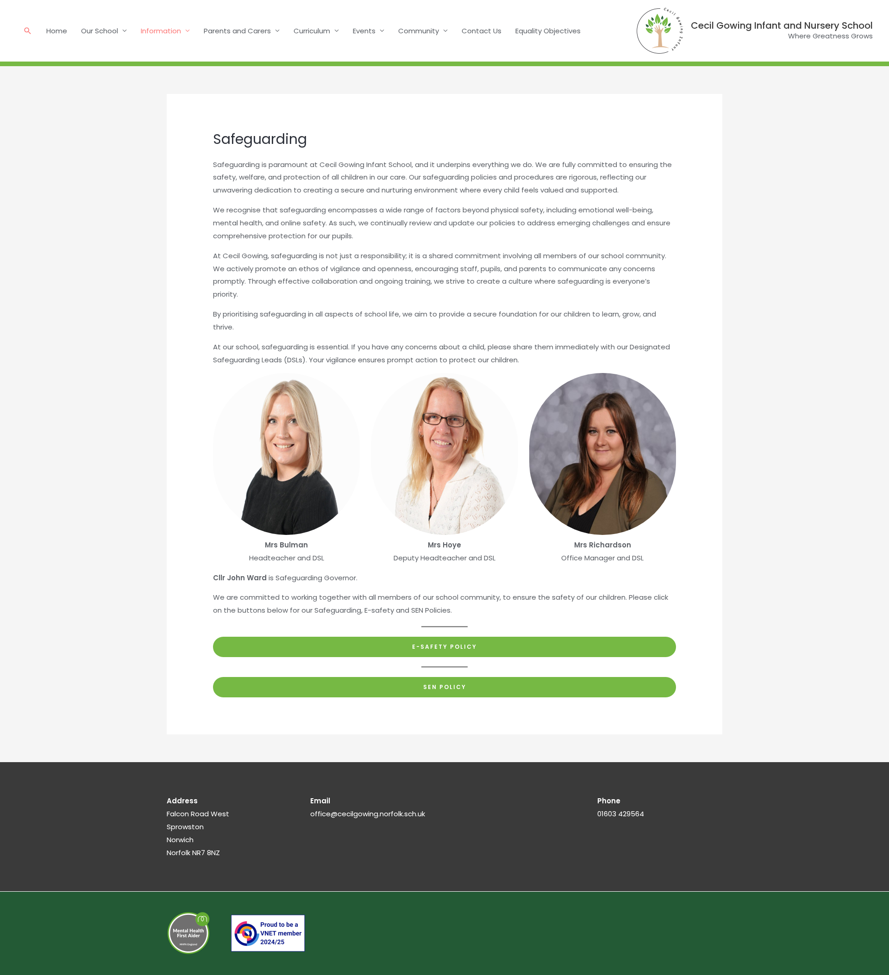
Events (364, 31)
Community (418, 31)
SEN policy (444, 687)
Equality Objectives (548, 31)
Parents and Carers (237, 31)
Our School (99, 31)
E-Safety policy (444, 647)
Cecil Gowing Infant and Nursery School (782, 25)
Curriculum (312, 31)
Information (161, 31)
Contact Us (481, 31)
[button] (27, 30)
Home (56, 31)
